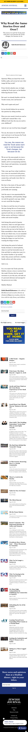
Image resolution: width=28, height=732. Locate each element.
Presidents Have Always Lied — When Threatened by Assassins (17, 543)
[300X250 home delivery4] (14, 334)
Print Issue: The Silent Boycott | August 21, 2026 (17, 372)
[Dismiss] (4, 718)
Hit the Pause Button (16, 512)
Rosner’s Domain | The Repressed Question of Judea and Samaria (16, 524)
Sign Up (12, 315)
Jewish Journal (9, 6)
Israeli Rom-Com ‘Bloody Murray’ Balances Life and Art (18, 406)
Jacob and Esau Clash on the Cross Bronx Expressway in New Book (17, 387)
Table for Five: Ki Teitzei (17, 491)
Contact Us (14, 715)
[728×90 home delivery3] (14, 12)
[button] (2, 53)
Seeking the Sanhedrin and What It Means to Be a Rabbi (18, 639)
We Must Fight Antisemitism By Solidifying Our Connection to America (18, 592)
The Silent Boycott (15, 500)
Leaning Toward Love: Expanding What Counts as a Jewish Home (18, 621)
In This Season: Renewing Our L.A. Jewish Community (17, 463)
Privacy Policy (14, 718)
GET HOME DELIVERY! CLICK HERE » (14, 1)
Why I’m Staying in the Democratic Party (16, 575)
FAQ (14, 710)
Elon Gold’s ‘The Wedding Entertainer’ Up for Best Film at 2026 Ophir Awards (17, 425)
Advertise (14, 708)
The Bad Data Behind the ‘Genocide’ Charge (17, 446)
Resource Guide (14, 712)
